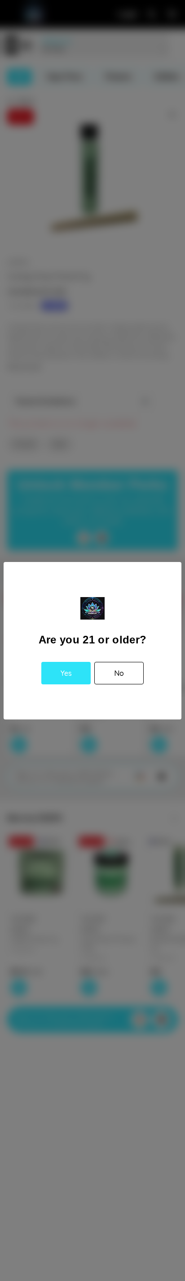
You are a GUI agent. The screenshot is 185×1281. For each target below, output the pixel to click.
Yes (66, 673)
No (119, 673)
